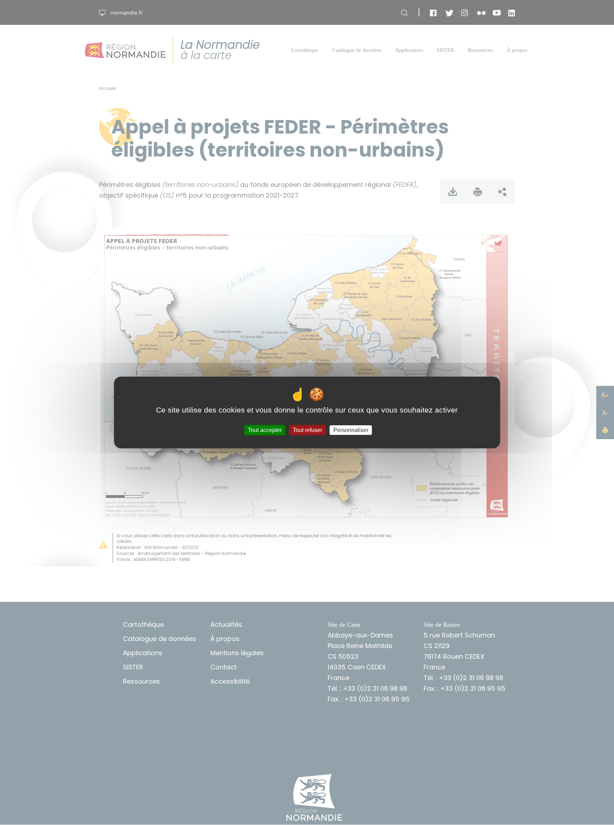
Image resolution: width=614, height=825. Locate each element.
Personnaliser (350, 430)
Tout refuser (307, 430)
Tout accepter (265, 430)
